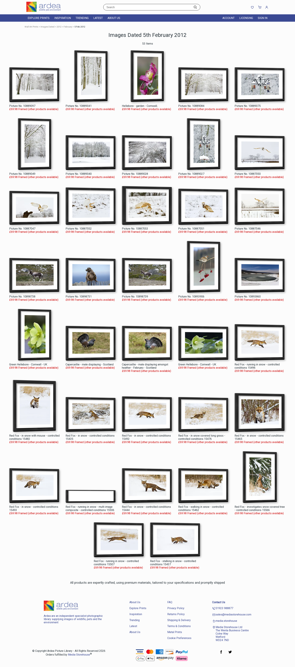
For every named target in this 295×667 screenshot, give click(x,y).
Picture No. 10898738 (22, 296)
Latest (98, 18)
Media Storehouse (79, 654)
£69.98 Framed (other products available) (33, 109)
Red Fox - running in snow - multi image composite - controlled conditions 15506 (90, 508)
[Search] (195, 7)
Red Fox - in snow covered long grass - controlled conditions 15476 (201, 437)
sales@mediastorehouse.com (233, 614)
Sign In (262, 18)
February (68, 26)
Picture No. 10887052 (79, 228)
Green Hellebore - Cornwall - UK (28, 364)
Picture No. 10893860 (248, 296)
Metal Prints (174, 632)
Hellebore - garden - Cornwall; (139, 106)
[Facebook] (221, 653)
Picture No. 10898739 (135, 296)
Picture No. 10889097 (22, 106)
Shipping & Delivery (179, 620)
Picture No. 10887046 (248, 228)
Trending (82, 18)
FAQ (169, 602)
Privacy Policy (175, 608)
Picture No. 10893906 (191, 296)
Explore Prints (39, 18)
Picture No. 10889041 (79, 106)
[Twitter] (230, 653)
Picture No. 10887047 (22, 228)
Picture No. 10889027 (191, 173)
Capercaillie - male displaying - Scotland (90, 364)
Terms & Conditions (179, 626)
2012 (59, 26)
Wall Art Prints (31, 26)
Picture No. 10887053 (135, 228)
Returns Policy (176, 614)
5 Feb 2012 (79, 26)
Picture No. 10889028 (135, 173)
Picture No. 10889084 (191, 106)
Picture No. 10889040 (79, 173)
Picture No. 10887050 (248, 173)
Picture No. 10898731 (79, 296)
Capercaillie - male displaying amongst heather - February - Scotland (145, 366)
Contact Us (218, 602)
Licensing (246, 18)
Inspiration (62, 18)
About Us (114, 18)
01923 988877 (224, 608)
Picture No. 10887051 (191, 228)
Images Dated (47, 26)
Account (228, 18)
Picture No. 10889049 (22, 173)
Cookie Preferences (179, 638)
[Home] (47, 11)
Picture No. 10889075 (248, 106)
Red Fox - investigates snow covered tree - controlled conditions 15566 (260, 508)
